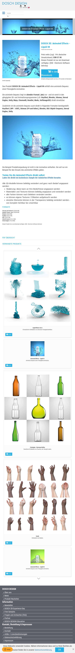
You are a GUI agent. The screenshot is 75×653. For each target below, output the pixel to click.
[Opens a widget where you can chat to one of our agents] (7, 649)
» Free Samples (9, 612)
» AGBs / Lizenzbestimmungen (15, 634)
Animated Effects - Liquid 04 (37, 567)
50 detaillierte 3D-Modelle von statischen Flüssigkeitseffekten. (37, 329)
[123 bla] (8, 16)
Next (39, 248)
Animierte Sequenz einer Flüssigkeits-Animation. (37, 360)
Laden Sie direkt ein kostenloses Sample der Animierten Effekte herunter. (31, 178)
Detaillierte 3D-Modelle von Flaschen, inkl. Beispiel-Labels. (37, 449)
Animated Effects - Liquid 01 (37, 358)
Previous (39, 578)
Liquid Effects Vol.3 (37, 328)
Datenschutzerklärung (43, 650)
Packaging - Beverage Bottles (37, 447)
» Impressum (8, 640)
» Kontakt (7, 631)
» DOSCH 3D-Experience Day (14, 608)
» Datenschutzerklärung (12, 637)
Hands (37, 536)
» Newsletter (8, 605)
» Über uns (7, 592)
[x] (73, 648)
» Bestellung (8, 628)
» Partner (6, 618)
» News (6, 595)
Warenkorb (25, 7)
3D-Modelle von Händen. (37, 538)
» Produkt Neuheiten (11, 599)
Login (21, 7)
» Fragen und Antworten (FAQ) (15, 615)
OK (59, 649)
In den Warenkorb (49, 73)
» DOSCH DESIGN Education (14, 621)
